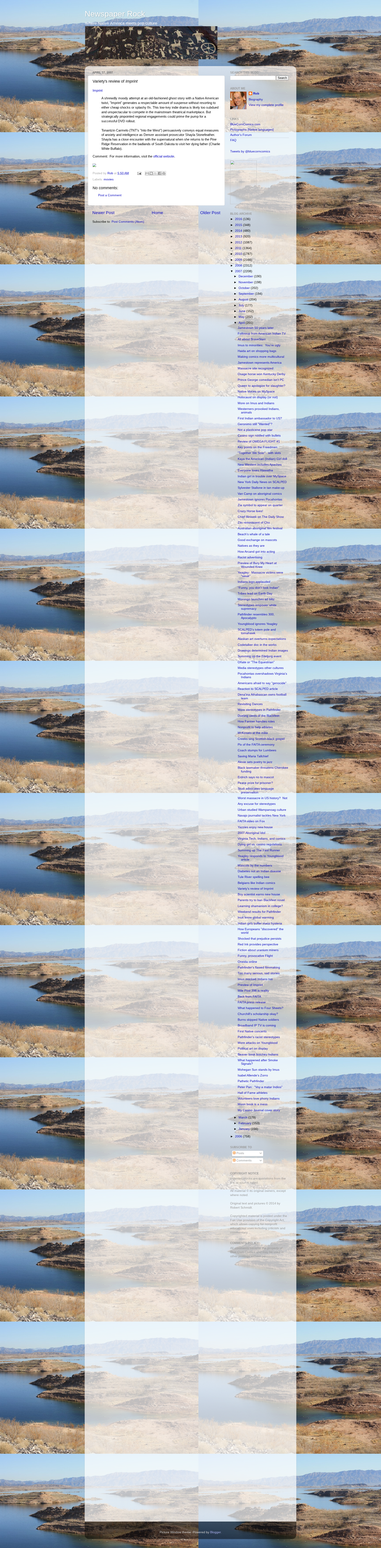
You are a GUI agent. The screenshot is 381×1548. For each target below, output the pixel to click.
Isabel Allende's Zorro (253, 1075)
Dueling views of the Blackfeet (258, 715)
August (244, 299)
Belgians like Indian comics (256, 883)
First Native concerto (252, 1031)
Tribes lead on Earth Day (255, 593)
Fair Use (236, 1220)
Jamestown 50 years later (256, 328)
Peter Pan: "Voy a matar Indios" (260, 1087)
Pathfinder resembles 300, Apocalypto (256, 616)
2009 (239, 259)
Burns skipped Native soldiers (258, 1019)
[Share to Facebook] (159, 173)
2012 (239, 242)
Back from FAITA (249, 996)
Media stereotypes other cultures (261, 668)
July (242, 305)
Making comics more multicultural (261, 356)
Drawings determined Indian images (263, 650)
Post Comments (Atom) (128, 221)
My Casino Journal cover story (259, 1110)
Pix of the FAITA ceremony (256, 744)
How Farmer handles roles (256, 721)
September (247, 293)
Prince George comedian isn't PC (261, 379)
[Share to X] (155, 173)
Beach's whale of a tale (254, 534)
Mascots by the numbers (255, 865)
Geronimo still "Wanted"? (255, 424)
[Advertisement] (257, 1292)
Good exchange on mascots (257, 540)
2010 (239, 254)
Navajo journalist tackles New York (262, 815)
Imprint (98, 90)
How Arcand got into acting (256, 551)
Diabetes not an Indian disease (259, 871)
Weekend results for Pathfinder (259, 911)
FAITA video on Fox (251, 821)
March (243, 1117)
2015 (239, 225)
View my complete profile (266, 105)
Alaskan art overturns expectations (262, 639)
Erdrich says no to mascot (256, 777)
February (245, 1123)
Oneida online (247, 961)
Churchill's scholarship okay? (258, 1014)
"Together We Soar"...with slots (259, 453)
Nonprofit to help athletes (255, 727)
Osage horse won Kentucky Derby (261, 374)
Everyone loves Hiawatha (255, 470)
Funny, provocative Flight (255, 955)
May (242, 316)
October (245, 288)
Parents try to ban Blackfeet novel (261, 900)
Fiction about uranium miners (258, 950)
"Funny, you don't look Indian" (258, 587)
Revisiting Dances (250, 704)
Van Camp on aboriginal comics (260, 493)
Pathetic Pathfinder (251, 1081)
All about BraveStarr (252, 339)
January (245, 1129)
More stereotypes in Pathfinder (259, 709)
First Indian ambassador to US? (260, 418)
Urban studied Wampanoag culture (262, 809)
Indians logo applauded (254, 581)
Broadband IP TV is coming (257, 1025)
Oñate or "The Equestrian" (256, 662)
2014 (239, 230)
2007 (239, 271)
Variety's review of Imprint (255, 888)
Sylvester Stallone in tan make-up (261, 487)
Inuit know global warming (256, 917)
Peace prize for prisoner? (255, 783)
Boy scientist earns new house (259, 894)
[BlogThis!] (151, 173)
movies (109, 179)
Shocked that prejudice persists (259, 938)
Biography (256, 99)
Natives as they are (251, 545)
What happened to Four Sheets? (260, 1008)
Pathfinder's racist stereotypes (259, 1037)
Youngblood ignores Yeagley (257, 624)
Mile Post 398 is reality (253, 990)
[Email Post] (139, 173)
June (242, 311)
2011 (239, 248)
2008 (239, 265)
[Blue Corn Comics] (243, 203)
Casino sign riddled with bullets (259, 435)
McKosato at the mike (253, 733)
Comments (243, 1160)
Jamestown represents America (260, 362)
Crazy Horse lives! (250, 511)
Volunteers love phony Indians (259, 1098)
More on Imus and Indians (256, 403)
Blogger (215, 1532)
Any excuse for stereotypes (257, 803)
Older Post (210, 212)
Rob (110, 173)
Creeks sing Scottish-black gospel (261, 739)
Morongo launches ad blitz (256, 599)
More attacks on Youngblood (258, 1042)
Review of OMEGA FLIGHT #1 (259, 441)
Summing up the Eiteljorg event (259, 656)
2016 (239, 219)
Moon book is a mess (252, 1104)
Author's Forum (241, 135)
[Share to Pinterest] (164, 173)
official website (163, 156)
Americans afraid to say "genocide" (262, 683)
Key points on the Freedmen (257, 447)
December (246, 276)
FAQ (233, 140)
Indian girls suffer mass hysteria (260, 923)
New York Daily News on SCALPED (262, 482)
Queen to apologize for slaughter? (261, 385)
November (246, 282)
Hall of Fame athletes (252, 1092)
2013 (239, 236)
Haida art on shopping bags (257, 351)
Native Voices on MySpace (256, 391)
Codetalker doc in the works (257, 644)
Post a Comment (109, 195)
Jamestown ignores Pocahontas (260, 499)
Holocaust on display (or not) (258, 397)
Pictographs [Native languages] (252, 129)
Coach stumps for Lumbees (257, 750)
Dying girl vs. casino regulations (260, 844)
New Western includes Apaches (260, 464)
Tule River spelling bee (253, 877)
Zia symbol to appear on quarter (260, 505)
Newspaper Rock (115, 13)
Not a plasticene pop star (255, 429)
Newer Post (103, 212)
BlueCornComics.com (245, 124)
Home (157, 212)
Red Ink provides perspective (258, 944)
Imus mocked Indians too (255, 979)
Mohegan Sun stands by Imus (258, 1069)
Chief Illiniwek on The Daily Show (261, 516)
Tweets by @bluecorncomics (250, 151)
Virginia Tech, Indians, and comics (261, 838)
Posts (239, 1153)
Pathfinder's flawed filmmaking (259, 967)
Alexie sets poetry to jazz (255, 762)
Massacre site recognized (255, 368)
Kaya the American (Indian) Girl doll (262, 459)
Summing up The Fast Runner (259, 850)
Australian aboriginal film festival (260, 528)
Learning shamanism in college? (260, 906)
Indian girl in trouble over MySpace (262, 476)
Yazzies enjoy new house (255, 827)
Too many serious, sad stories (259, 973)
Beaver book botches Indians (258, 1054)
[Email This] (147, 173)
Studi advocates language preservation (256, 790)
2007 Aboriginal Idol (251, 833)
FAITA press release (252, 1002)
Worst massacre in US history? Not (262, 798)
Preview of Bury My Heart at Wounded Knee (257, 564)
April (242, 322)
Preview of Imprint (250, 985)
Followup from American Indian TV (262, 333)
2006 (239, 1136)
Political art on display (253, 1048)
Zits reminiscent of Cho (254, 522)
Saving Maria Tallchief (253, 756)
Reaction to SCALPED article (258, 689)
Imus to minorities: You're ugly (259, 345)
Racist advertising (250, 557)
